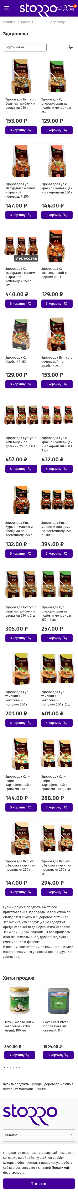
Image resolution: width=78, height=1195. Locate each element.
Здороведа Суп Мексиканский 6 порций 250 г (54, 273)
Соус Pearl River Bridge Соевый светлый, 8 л (55, 1026)
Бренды (27, 22)
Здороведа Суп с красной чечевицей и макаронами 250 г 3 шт (57, 444)
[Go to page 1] (4, 1067)
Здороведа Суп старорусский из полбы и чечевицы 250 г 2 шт (56, 613)
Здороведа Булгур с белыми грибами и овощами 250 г (20, 103)
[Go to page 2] (7, 1067)
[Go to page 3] (10, 1067)
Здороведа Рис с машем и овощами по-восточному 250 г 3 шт (56, 529)
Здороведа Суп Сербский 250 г (17, 360)
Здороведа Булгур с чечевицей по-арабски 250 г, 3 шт (20, 442)
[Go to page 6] (19, 1067)
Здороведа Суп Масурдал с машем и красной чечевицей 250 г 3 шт (20, 277)
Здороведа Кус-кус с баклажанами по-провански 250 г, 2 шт (56, 867)
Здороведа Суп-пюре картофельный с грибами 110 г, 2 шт (56, 783)
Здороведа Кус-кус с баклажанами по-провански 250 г (20, 865)
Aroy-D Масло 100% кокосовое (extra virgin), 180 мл (19, 1026)
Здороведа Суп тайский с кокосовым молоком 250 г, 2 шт (56, 698)
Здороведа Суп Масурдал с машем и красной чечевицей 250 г (20, 190)
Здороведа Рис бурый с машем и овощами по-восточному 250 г (19, 529)
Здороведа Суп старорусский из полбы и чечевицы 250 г (56, 105)
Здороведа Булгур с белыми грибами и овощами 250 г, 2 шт (21, 611)
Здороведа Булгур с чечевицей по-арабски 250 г (56, 362)
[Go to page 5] (16, 1067)
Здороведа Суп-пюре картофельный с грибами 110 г (18, 783)
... (41, 22)
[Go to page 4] (13, 1067)
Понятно (39, 1183)
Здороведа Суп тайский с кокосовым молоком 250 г (16, 698)
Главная (9, 22)
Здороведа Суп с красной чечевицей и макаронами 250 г (57, 188)
